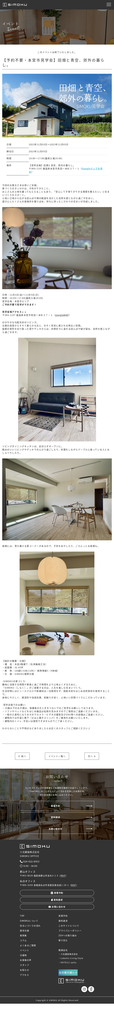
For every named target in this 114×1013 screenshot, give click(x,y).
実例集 (23, 935)
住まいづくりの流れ (30, 925)
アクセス (24, 974)
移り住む (63, 940)
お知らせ (24, 969)
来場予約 (55, 805)
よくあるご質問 (28, 945)
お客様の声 (25, 959)
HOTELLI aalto (68, 962)
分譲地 (23, 955)
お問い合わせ (55, 828)
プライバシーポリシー (69, 930)
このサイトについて (68, 925)
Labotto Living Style (72, 958)
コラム (23, 940)
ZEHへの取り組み (67, 935)
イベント (24, 950)
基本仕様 (24, 930)
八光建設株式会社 (69, 954)
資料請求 (55, 817)
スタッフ (24, 964)
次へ (90, 756)
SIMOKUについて (29, 920)
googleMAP (62, 315)
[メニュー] (109, 4)
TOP (22, 915)
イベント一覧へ (57, 756)
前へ (23, 756)
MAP (63, 875)
